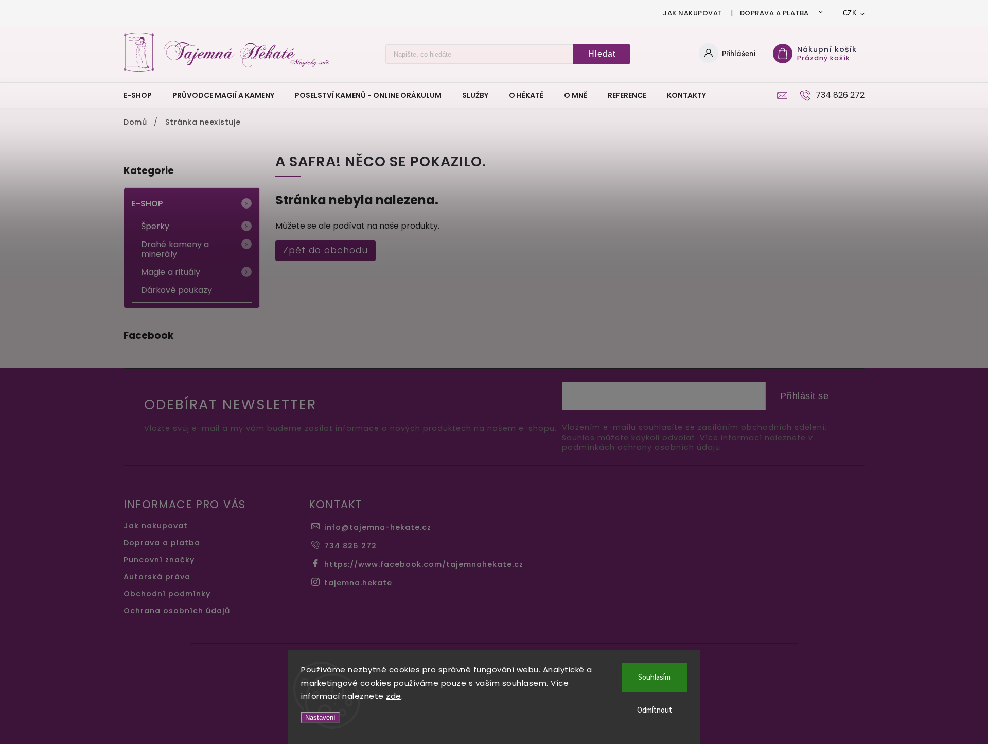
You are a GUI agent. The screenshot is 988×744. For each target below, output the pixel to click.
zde (393, 695)
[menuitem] (142, 95)
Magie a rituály (171, 272)
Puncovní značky (159, 560)
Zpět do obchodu (325, 250)
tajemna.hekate (358, 583)
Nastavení (320, 717)
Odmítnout (654, 710)
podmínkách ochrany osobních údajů (641, 448)
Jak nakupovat (692, 13)
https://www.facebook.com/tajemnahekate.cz (423, 564)
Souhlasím (654, 677)
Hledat (601, 53)
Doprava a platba (774, 13)
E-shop (147, 204)
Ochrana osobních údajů (176, 610)
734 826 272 (350, 546)
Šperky (155, 226)
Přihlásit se (804, 396)
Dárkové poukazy (177, 290)
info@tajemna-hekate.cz (377, 527)
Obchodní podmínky (166, 594)
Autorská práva (156, 577)
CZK (850, 13)
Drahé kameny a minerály (175, 249)
